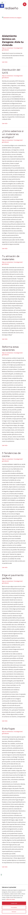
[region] (14, 900)
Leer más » (5, 62)
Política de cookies (10, 899)
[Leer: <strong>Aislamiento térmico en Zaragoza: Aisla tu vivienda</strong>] (14, 24)
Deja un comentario (7, 48)
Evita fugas (8, 728)
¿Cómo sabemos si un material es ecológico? (12, 134)
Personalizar (14, 907)
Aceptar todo (14, 903)
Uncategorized (18, 48)
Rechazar (14, 911)
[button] (2, 6)
